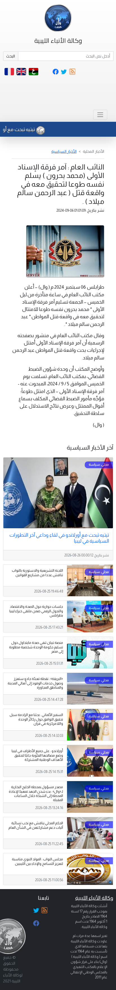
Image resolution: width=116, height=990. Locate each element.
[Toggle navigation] (100, 115)
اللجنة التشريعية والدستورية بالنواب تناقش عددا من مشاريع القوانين (37, 573)
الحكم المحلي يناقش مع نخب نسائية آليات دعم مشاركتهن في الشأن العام (35, 825)
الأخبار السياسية (64, 151)
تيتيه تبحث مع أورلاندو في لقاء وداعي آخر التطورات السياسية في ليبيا (59, 538)
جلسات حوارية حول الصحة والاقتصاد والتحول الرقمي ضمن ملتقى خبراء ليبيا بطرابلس (36, 611)
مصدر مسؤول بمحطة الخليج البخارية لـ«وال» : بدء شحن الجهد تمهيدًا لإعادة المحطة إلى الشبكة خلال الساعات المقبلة (36, 793)
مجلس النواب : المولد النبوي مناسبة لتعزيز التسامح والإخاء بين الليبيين (37, 861)
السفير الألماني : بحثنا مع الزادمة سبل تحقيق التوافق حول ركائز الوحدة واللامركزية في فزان (36, 719)
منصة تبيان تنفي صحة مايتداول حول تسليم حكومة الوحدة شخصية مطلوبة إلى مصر (36, 647)
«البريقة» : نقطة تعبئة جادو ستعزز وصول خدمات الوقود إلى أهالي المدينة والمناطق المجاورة (35, 683)
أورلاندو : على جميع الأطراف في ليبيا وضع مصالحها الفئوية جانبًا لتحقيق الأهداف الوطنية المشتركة (37, 755)
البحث (10, 56)
